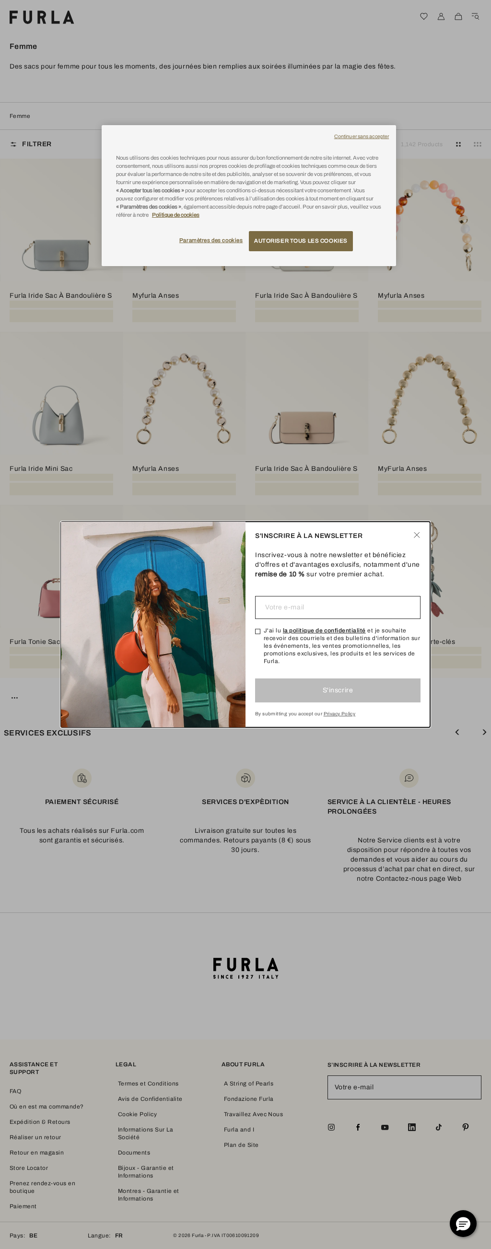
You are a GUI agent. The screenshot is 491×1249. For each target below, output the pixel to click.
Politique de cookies (175, 215)
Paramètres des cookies (211, 240)
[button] (463, 1223)
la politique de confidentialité (324, 630)
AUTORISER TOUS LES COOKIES (301, 241)
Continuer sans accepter (361, 136)
